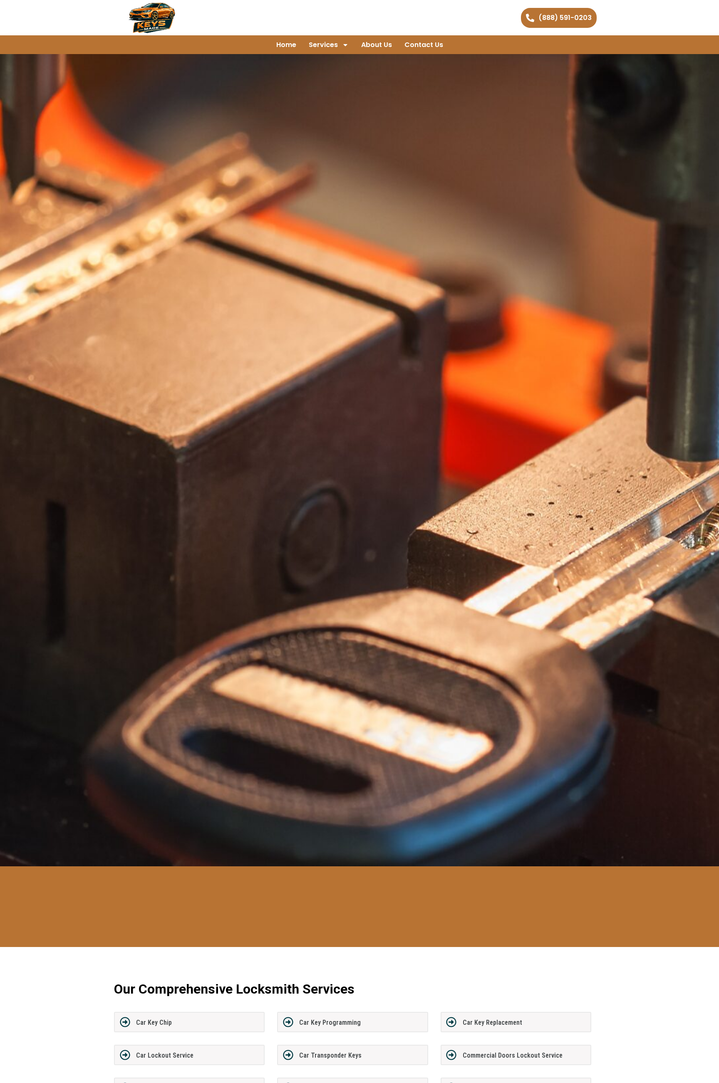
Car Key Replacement (492, 1022)
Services (323, 44)
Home (286, 44)
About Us (376, 44)
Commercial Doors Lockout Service (513, 1055)
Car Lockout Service (164, 1055)
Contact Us (423, 44)
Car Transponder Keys (330, 1055)
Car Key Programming (330, 1022)
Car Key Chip (154, 1022)
